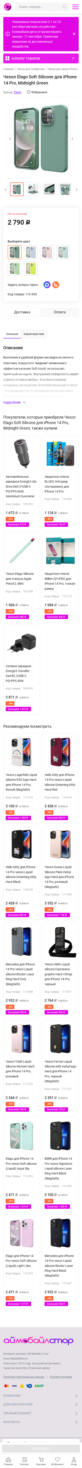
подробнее (12, 402)
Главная (8, 69)
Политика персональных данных (23, 1376)
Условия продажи (60, 1376)
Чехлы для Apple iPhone (62, 69)
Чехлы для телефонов (30, 69)
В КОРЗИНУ (41, 1448)
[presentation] (9, 138)
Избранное (39, 92)
